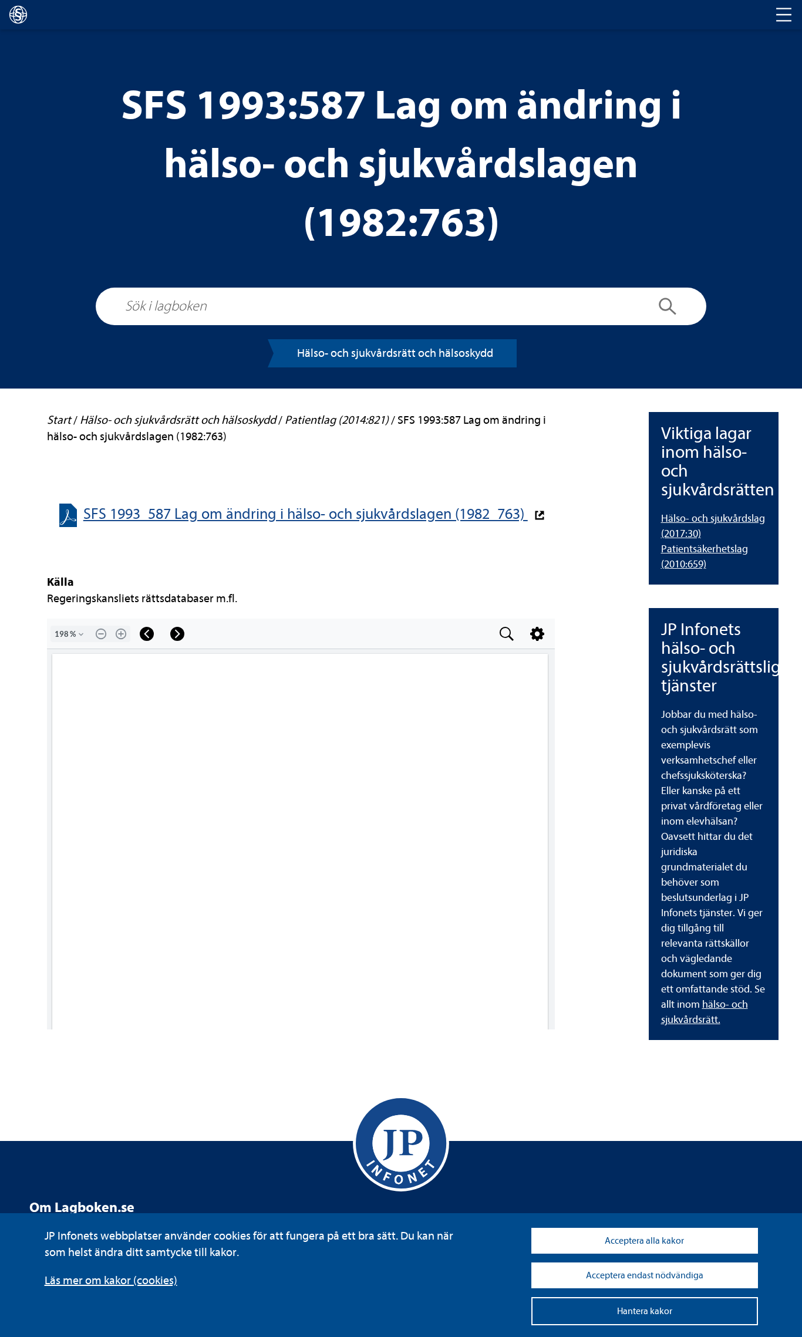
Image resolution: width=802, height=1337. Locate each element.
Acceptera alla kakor (644, 1240)
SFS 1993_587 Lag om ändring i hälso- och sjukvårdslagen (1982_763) (305, 514)
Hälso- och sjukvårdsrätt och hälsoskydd (395, 353)
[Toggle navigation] (784, 14)
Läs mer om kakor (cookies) (111, 1280)
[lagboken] (18, 14)
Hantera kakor (644, 1311)
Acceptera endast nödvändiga (644, 1275)
